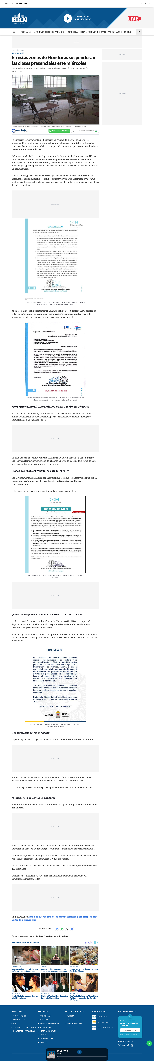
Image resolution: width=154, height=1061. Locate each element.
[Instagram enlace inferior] (132, 1045)
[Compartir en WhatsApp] (62, 929)
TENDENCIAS (73, 32)
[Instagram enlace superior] (149, 3)
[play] (79, 1052)
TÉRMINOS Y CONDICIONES (24, 1027)
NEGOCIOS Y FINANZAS (54, 32)
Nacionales (20, 50)
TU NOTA (5, 3)
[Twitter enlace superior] (142, 3)
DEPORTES (101, 32)
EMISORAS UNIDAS (22, 3)
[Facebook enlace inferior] (128, 1045)
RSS (14, 1023)
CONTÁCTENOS (19, 1016)
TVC (12, 3)
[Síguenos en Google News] (72, 929)
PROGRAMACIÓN (115, 32)
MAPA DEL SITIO (19, 1020)
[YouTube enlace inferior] (123, 1045)
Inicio (13, 50)
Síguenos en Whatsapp (61, 131)
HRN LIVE (127, 32)
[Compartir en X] (67, 929)
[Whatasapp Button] (149, 1043)
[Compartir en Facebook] (57, 929)
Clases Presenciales (46, 936)
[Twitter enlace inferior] (119, 1045)
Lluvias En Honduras (61, 936)
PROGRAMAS (26, 32)
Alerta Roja (34, 936)
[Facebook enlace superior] (145, 3)
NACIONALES (38, 32)
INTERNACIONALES (88, 32)
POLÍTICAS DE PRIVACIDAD (24, 1031)
